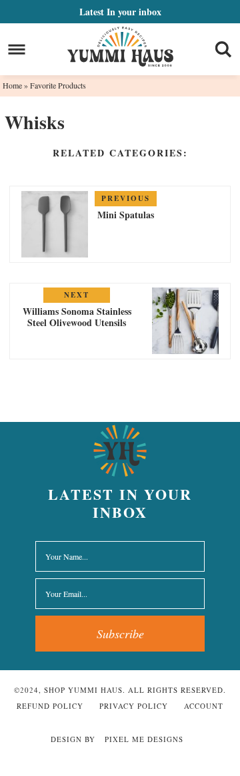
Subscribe (120, 634)
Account (203, 706)
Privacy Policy (133, 706)
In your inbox (120, 12)
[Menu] (17, 50)
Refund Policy (50, 706)
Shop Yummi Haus (120, 47)
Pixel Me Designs (144, 739)
